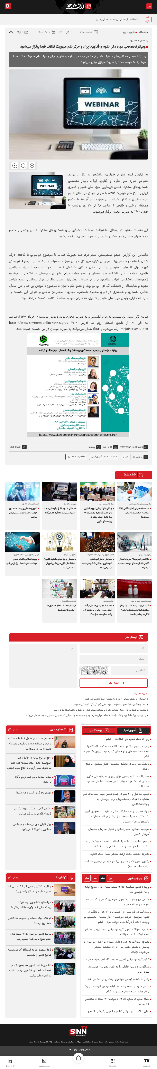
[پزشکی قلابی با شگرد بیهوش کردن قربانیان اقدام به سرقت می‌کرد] (64, 812)
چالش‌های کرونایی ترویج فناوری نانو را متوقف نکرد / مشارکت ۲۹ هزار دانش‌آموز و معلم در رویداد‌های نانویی (98, 515)
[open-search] (8, 6)
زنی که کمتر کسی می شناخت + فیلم (127, 739)
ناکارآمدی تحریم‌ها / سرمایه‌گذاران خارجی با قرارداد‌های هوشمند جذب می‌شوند (133, 563)
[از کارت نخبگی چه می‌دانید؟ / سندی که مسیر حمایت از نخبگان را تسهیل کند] (64, 890)
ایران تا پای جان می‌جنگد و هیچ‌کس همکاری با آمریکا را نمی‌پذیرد (32, 827)
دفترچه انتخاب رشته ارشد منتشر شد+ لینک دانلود (119, 854)
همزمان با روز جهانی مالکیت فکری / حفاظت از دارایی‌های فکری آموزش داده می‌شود (59, 563)
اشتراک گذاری (15, 447)
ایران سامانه (72, 1050)
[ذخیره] (19, 32)
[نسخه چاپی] (11, 32)
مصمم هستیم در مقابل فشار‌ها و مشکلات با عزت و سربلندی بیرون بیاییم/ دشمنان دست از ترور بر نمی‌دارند (29, 743)
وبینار (125, 457)
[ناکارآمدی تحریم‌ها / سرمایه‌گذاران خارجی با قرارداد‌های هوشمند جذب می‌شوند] (134, 542)
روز (110, 878)
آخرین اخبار (129, 730)
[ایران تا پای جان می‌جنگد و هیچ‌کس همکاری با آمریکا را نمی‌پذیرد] (64, 828)
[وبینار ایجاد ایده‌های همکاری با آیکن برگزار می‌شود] (59, 588)
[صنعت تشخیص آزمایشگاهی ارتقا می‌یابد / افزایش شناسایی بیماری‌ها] (134, 491)
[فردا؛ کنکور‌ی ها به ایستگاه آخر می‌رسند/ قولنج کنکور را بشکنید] (64, 953)
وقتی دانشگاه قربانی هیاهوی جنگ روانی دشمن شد (118, 979)
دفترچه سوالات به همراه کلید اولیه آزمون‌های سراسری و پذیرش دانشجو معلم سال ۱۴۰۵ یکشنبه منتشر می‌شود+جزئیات (116, 947)
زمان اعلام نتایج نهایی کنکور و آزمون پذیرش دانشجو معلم (118, 1014)
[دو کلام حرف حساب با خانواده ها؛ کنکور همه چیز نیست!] (64, 922)
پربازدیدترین (44, 1066)
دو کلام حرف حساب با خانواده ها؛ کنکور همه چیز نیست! (30, 921)
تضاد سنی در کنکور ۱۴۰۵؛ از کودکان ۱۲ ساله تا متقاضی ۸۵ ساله (117, 1002)
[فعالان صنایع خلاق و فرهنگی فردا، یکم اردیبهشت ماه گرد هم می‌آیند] (59, 491)
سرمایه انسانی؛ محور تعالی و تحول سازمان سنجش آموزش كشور (118, 832)
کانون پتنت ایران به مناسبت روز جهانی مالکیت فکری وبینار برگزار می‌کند (23, 513)
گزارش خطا (107, 447)
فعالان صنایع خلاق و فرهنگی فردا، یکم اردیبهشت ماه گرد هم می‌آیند (59, 511)
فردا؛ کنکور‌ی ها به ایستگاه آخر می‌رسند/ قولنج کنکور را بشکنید (29, 952)
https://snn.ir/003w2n (131, 447)
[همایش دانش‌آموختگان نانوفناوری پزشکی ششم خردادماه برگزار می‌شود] (97, 542)
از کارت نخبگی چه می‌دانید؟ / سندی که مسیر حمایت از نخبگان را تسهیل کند (29, 889)
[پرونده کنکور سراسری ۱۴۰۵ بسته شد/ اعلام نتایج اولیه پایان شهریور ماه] (64, 938)
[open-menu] (149, 6)
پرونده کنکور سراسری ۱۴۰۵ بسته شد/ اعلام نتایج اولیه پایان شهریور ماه (117, 890)
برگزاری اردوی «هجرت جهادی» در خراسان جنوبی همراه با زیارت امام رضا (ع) (116, 864)
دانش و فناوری (129, 32)
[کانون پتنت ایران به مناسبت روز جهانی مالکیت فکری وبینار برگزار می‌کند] (22, 491)
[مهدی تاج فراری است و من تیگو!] (64, 796)
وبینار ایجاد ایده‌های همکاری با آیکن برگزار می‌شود (61, 608)
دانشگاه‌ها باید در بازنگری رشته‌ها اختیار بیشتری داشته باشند (111, 19)
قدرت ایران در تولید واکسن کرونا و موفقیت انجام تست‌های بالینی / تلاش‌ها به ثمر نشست (134, 610)
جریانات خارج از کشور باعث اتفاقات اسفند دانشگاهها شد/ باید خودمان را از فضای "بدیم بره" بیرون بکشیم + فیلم (116, 751)
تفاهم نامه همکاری (76, 457)
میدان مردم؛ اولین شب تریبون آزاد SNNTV (33, 780)
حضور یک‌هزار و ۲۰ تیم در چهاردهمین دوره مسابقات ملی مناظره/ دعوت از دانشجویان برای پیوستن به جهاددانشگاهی (116, 799)
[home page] (78, 1058)
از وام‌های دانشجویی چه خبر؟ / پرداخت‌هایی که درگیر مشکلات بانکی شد (30, 905)
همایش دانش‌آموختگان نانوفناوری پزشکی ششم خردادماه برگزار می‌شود (97, 563)
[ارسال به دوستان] (26, 32)
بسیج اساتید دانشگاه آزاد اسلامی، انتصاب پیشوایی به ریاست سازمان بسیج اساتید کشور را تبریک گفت (117, 844)
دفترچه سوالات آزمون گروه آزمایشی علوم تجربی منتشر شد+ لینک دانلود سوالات (117, 932)
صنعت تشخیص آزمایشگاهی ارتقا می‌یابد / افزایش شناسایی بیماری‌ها (134, 513)
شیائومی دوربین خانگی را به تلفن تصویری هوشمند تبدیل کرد (118, 969)
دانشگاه (143, 32)
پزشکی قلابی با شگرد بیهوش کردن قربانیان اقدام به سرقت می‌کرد (32, 811)
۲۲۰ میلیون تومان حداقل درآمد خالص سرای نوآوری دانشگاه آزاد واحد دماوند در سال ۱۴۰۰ (97, 610)
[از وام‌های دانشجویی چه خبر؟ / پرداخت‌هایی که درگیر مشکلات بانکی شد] (64, 906)
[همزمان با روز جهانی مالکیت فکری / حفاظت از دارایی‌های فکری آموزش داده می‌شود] (59, 542)
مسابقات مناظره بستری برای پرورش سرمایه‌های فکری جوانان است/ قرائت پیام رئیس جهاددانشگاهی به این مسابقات (118, 781)
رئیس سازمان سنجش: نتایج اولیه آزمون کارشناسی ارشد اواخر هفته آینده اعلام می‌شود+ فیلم (116, 989)
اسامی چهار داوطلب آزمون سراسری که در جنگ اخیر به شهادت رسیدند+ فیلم (117, 902)
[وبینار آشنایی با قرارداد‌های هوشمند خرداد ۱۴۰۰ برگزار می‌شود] (22, 542)
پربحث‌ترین (96, 730)
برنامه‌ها (112, 1066)
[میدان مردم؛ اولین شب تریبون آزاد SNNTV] (64, 781)
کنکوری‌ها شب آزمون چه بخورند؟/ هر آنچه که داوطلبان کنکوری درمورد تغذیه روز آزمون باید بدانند (30, 970)
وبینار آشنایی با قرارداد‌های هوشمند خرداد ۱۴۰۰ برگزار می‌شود (21, 561)
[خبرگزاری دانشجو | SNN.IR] (78, 6)
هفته (103, 878)
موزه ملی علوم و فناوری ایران (104, 457)
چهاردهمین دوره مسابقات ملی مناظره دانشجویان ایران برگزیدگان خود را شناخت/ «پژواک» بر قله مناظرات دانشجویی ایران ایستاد (117, 817)
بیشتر (13, 730)
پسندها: (91, 447)
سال (87, 878)
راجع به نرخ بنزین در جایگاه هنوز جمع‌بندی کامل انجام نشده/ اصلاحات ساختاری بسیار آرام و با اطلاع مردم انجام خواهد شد (29, 763)
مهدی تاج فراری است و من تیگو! (33, 792)
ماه (95, 878)
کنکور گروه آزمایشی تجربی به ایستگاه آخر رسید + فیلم (117, 959)
